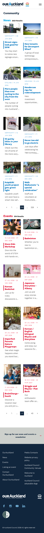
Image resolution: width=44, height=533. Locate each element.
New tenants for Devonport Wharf (32, 46)
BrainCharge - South (12, 395)
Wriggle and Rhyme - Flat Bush (31, 389)
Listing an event (9, 467)
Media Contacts (31, 452)
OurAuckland (8, 452)
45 (32, 413)
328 (32, 207)
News (4, 457)
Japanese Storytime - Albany (30, 286)
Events (5, 462)
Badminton (30, 238)
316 (22, 207)
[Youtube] (17, 506)
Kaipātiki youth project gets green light (12, 186)
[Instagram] (10, 506)
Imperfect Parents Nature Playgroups (10, 343)
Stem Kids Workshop (10, 245)
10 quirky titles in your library (11, 141)
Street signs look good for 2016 (11, 45)
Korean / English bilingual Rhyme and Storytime (30, 334)
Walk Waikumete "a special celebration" (32, 186)
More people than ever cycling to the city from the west (12, 94)
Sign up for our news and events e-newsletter (21, 435)
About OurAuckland (10, 479)
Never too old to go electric (31, 141)
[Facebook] (3, 506)
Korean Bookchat (9, 288)
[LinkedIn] (23, 506)
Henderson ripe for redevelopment (32, 90)
